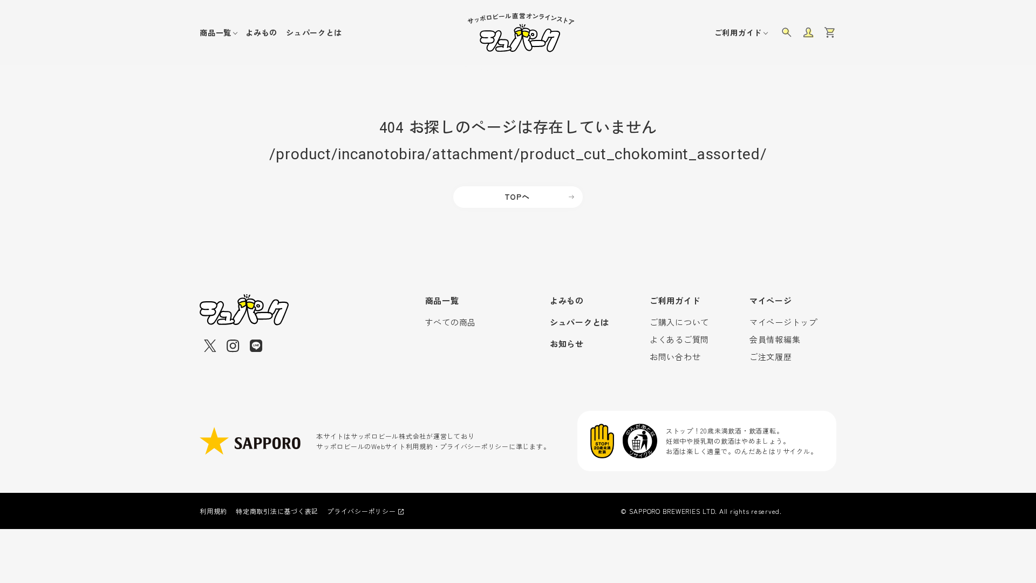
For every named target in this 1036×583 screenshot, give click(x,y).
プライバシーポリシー (361, 511)
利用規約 (213, 511)
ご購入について (679, 322)
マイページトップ (783, 322)
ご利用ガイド (738, 32)
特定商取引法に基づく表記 (277, 511)
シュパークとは (314, 32)
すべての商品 (450, 322)
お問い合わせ (675, 356)
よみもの (261, 32)
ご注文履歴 (770, 356)
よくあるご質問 (679, 339)
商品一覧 (215, 32)
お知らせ (567, 343)
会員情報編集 (775, 339)
